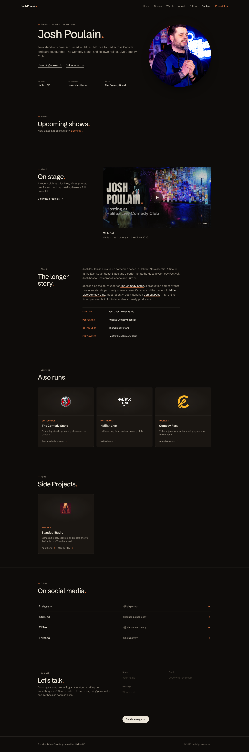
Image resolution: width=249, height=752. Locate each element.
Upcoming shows (50, 65)
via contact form (77, 85)
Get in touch (75, 65)
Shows (158, 6)
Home (146, 6)
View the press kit (50, 198)
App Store (48, 548)
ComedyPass (152, 294)
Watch (169, 6)
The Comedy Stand (132, 285)
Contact (206, 6)
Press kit (221, 6)
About (181, 6)
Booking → (77, 130)
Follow (193, 6)
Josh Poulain (28, 6)
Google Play (66, 548)
